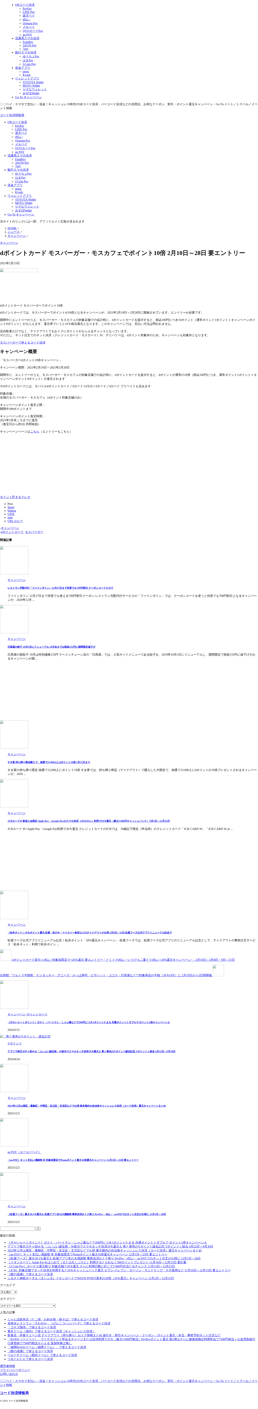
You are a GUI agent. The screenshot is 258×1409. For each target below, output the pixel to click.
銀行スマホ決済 (18, 169)
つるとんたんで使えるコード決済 (30, 1359)
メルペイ (21, 144)
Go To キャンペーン (21, 214)
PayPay (19, 125)
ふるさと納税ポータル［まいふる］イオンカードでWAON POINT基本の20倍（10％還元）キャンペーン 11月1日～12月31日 (91, 1278)
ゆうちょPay (23, 173)
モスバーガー (34, 532)
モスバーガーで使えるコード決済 (22, 342)
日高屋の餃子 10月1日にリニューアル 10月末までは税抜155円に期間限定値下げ (51, 646)
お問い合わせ (9, 1374)
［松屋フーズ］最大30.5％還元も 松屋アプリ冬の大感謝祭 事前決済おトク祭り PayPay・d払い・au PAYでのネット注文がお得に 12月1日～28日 (87, 1214)
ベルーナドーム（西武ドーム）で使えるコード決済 (42, 1355)
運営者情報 (7, 1366)
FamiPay (20, 159)
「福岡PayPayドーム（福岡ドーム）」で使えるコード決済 (47, 1347)
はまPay (20, 177)
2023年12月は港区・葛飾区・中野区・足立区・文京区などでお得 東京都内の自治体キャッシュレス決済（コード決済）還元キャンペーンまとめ (87, 1105)
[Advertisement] (31, 463)
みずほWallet (23, 210)
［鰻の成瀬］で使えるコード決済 (30, 1274)
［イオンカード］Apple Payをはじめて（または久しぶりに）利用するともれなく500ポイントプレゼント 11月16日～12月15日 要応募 (97, 1262)
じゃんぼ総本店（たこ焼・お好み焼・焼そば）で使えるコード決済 (53, 1319)
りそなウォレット (27, 206)
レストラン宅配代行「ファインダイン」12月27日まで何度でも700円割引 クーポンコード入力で (60, 587)
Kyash (19, 192)
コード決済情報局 (12, 115)
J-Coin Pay (21, 181)
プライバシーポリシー (15, 1370)
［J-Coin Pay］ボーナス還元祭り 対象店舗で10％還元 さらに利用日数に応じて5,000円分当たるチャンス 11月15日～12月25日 (91, 1266)
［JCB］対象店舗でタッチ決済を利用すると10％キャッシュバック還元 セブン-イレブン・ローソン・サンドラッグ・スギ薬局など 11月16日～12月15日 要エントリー (119, 1270)
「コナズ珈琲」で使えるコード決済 (32, 1327)
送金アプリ (15, 185)
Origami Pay (22, 140)
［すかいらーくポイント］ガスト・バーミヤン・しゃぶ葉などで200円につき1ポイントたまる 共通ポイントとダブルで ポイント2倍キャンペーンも (89, 1022)
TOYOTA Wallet (25, 199)
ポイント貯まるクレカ (15, 497)
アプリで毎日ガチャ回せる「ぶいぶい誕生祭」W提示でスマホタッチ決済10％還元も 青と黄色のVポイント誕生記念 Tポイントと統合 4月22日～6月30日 (91, 1051)
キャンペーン (10, 528)
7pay (18, 166)
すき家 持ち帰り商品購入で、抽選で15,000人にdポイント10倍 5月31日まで (49, 762)
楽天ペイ (21, 132)
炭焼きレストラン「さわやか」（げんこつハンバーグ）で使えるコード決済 (59, 1323)
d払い (19, 136)
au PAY (20, 152)
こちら (34, 431)
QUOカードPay (25, 148)
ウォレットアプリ (20, 195)
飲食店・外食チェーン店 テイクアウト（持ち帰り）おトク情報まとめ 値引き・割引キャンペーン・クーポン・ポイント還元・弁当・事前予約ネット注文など (114, 1335)
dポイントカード (12, 532)
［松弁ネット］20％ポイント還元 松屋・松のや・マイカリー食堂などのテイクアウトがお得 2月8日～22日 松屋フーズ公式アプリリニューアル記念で (90, 932)
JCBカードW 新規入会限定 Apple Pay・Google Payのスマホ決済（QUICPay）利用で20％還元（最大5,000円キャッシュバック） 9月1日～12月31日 (89, 821)
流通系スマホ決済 (20, 155)
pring (18, 188)
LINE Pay (21, 129)
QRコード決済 (17, 122)
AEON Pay (22, 162)
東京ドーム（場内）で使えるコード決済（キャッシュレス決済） (51, 1331)
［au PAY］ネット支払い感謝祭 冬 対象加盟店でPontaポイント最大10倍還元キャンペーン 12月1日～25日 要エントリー (73, 1160)
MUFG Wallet (23, 203)
